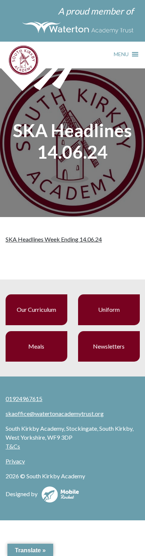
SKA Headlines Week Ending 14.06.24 (54, 239)
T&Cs (13, 446)
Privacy (15, 461)
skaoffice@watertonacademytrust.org (55, 413)
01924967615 (24, 398)
